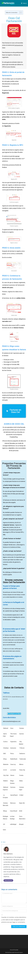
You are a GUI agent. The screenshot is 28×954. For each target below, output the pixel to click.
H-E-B (5, 770)
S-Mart (21, 795)
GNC (4, 753)
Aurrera (21, 734)
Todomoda (22, 759)
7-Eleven (21, 748)
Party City (22, 770)
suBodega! (13, 824)
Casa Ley (13, 764)
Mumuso (13, 803)
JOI (4, 824)
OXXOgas (8, 572)
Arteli (20, 811)
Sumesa (12, 787)
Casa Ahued (13, 811)
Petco (12, 753)
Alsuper (21, 824)
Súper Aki (22, 803)
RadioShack (13, 759)
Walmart (5, 728)
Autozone (13, 748)
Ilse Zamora (8, 854)
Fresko (21, 775)
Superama (13, 741)
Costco (5, 741)
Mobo (21, 781)
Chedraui (6, 748)
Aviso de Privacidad (14, 949)
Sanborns (22, 753)
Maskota (5, 764)
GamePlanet (14, 795)
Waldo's (5, 781)
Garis (4, 829)
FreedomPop (14, 437)
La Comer (13, 770)
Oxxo (11, 728)
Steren (12, 775)
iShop (5, 759)
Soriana (21, 728)
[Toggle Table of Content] (20, 12)
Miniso (21, 764)
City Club (6, 775)
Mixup (5, 811)
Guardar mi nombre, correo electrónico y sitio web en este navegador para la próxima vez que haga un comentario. (13, 919)
